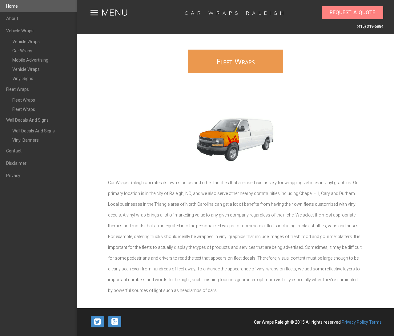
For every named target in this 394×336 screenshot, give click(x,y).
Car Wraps (22, 50)
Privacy (13, 175)
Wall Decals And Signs (27, 120)
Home (12, 6)
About (12, 18)
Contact (14, 150)
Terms (375, 322)
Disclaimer (16, 163)
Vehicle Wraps (20, 30)
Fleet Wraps (17, 89)
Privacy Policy (355, 322)
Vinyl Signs (22, 78)
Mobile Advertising (30, 60)
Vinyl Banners (25, 140)
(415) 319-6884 (370, 26)
